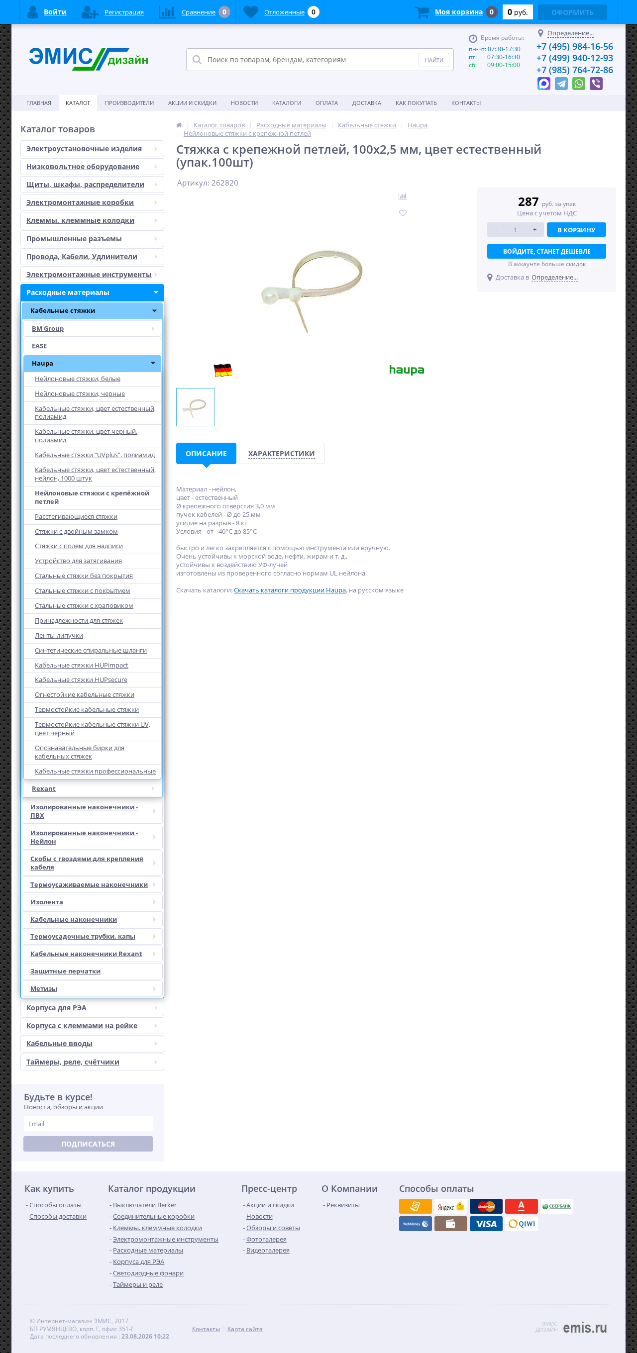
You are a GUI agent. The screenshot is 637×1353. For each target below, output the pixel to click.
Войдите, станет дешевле (547, 251)
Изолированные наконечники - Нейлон (84, 837)
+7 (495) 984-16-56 (574, 46)
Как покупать (416, 102)
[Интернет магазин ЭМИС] (179, 124)
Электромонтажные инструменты (89, 274)
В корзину (576, 229)
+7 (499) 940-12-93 (574, 58)
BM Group (48, 328)
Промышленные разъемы (74, 238)
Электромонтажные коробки (80, 202)
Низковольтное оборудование (82, 166)
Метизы (43, 988)
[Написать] (543, 81)
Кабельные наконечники (73, 919)
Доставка (366, 102)
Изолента (46, 901)
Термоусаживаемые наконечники (89, 884)
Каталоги (286, 102)
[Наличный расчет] (486, 1223)
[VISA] (415, 1206)
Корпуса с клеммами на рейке (81, 1025)
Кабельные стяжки (62, 310)
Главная (38, 102)
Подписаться (88, 1144)
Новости (244, 102)
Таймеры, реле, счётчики (72, 1061)
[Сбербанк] (450, 1223)
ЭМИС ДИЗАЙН (546, 1327)
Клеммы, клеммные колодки (80, 220)
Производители (129, 102)
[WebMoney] (486, 1206)
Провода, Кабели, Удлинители (81, 256)
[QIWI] (556, 1206)
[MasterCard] (450, 1206)
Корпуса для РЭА (56, 1007)
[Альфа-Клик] (415, 1223)
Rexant (44, 788)
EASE (39, 345)
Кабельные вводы (59, 1043)
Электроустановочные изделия (84, 148)
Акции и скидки (192, 102)
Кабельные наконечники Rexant (86, 953)
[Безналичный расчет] (521, 1223)
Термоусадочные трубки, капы (82, 936)
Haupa (42, 363)
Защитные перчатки (65, 970)
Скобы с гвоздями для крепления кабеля (86, 862)
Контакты (466, 102)
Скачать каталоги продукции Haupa (290, 589)
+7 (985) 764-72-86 (574, 70)
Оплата (327, 102)
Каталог (78, 102)
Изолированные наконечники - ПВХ (84, 811)
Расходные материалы (67, 292)
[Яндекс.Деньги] (521, 1206)
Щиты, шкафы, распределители (85, 184)
